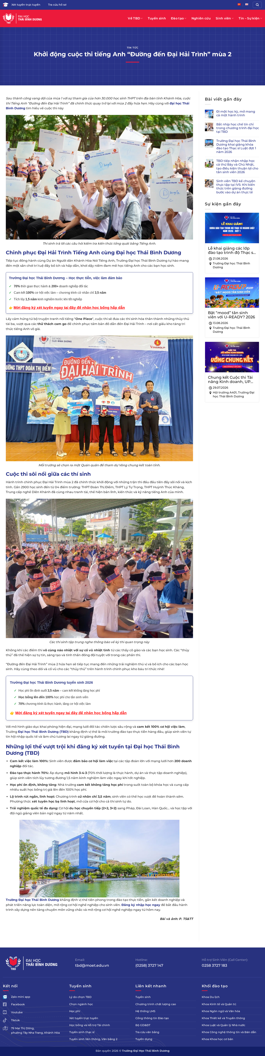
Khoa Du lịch (211, 997)
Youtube (17, 1012)
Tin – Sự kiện (249, 18)
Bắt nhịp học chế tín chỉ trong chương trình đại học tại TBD (237, 128)
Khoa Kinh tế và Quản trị (219, 1004)
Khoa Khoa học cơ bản (217, 1039)
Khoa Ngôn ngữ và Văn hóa (221, 1011)
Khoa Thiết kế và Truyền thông (223, 1018)
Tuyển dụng (143, 1039)
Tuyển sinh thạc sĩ (81, 1032)
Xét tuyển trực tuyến (25, 4)
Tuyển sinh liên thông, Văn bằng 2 (93, 1039)
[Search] (257, 5)
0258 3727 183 (214, 965)
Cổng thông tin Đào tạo (152, 1018)
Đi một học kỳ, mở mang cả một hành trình (235, 113)
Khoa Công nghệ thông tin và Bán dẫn (229, 1032)
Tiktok (15, 1020)
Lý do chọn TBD (80, 997)
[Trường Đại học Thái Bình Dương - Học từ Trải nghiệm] (22, 18)
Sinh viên (223, 18)
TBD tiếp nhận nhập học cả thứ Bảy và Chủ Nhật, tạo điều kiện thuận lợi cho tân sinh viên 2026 (237, 166)
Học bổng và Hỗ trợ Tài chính (89, 1025)
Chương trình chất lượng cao (155, 1004)
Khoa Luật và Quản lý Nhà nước (223, 1025)
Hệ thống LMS (145, 1011)
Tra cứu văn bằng (147, 1032)
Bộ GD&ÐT (142, 1025)
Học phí (74, 1011)
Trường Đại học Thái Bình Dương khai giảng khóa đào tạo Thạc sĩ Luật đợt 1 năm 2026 (236, 146)
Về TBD (134, 18)
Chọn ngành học (81, 1004)
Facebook (18, 1004)
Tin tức (132, 47)
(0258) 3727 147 (149, 965)
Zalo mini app (20, 997)
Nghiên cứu (201, 18)
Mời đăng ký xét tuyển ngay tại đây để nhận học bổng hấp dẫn (71, 713)
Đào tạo (177, 18)
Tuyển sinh (157, 18)
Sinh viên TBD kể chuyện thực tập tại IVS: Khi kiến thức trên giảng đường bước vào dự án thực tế (235, 186)
